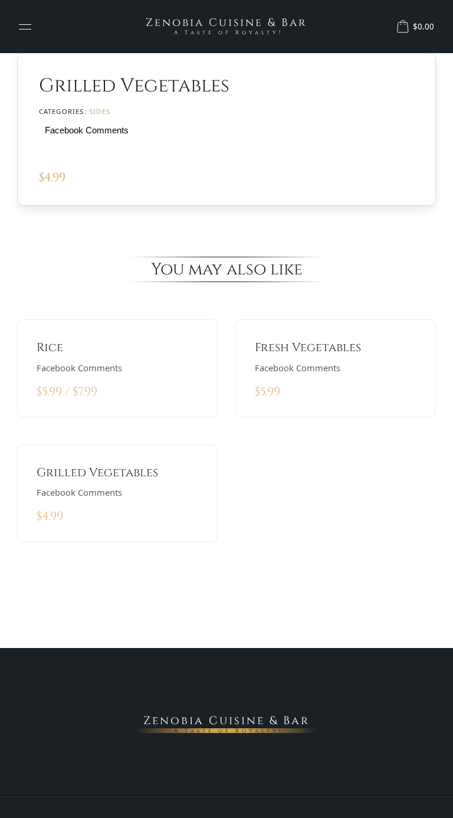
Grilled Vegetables (97, 472)
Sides (99, 111)
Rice (50, 347)
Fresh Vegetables (308, 347)
